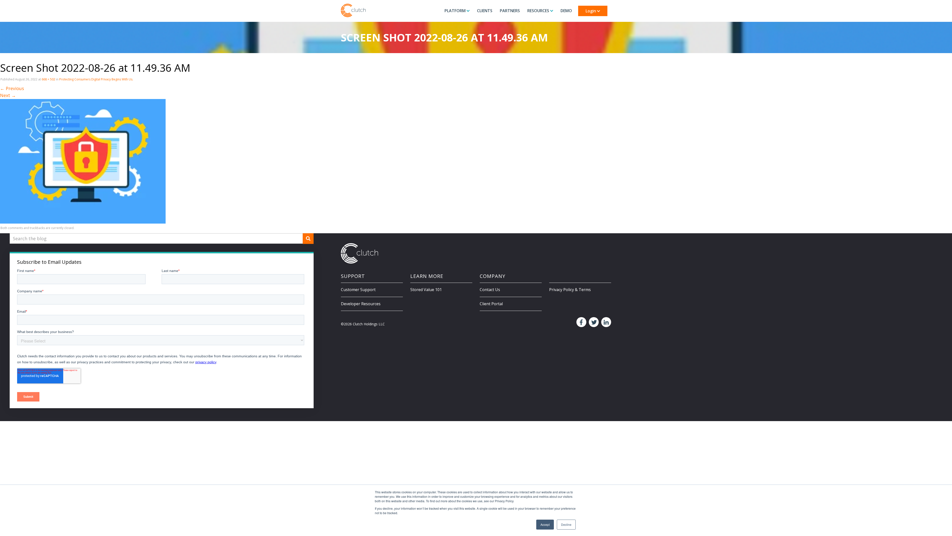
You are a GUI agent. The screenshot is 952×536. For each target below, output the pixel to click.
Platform (456, 10)
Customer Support (358, 289)
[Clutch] (353, 10)
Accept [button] (545, 524)
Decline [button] (566, 524)
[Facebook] (580, 322)
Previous (12, 88)
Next (8, 95)
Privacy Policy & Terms (570, 289)
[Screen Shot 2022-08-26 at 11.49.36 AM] (83, 161)
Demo (566, 10)
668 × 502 (48, 79)
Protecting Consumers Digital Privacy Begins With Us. (96, 79)
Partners (510, 10)
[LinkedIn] (605, 322)
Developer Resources (361, 303)
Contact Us (490, 289)
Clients (484, 10)
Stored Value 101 (426, 289)
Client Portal (491, 303)
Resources (538, 10)
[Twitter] (593, 322)
